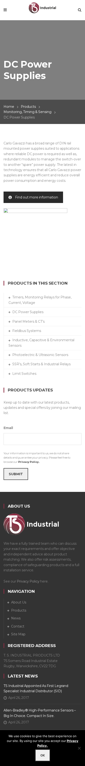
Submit (16, 474)
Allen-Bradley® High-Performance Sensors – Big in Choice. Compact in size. (40, 713)
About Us (18, 602)
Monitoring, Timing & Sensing (27, 112)
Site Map (18, 634)
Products (28, 106)
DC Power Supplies (27, 312)
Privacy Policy (28, 581)
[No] (79, 748)
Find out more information (36, 197)
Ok (42, 755)
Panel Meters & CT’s (28, 321)
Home (9, 106)
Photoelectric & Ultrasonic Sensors (40, 355)
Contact (17, 626)
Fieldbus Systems (26, 331)
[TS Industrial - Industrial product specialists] (42, 7)
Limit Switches (24, 373)
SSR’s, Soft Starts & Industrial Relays (41, 364)
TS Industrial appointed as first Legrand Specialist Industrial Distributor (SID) (36, 688)
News (16, 618)
